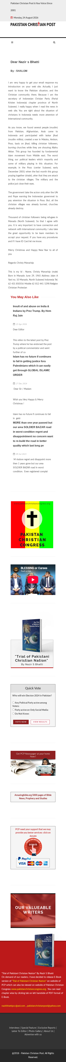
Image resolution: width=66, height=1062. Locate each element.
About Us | (49, 1031)
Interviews (14, 1028)
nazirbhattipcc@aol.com (14, 1006)
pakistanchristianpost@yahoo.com (44, 1006)
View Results (40, 722)
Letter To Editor (19, 1031)
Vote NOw (20, 722)
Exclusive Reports (47, 1028)
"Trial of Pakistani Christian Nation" (29, 981)
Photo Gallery (35, 1031)
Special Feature (29, 1028)
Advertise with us (33, 1035)
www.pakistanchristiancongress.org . (29, 989)
